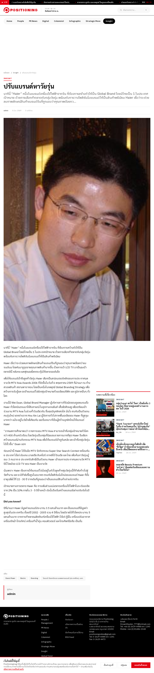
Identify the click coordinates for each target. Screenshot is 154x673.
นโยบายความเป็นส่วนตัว (14, 669)
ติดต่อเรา (69, 619)
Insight (109, 21)
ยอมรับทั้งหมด (140, 665)
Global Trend (46, 656)
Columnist (59, 21)
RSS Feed (69, 637)
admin (6, 111)
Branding (34, 578)
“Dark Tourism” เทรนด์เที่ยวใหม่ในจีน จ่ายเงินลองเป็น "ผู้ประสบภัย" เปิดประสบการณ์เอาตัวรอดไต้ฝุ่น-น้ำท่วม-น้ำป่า (133, 426)
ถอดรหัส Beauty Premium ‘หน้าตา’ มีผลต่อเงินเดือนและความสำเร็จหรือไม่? (133, 467)
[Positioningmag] (20, 10)
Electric (23, 578)
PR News (33, 21)
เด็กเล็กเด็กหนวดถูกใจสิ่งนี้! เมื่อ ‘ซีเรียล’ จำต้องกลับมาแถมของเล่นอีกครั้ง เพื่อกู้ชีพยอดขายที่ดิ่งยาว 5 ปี (132, 447)
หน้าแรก (6, 72)
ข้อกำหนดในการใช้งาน (74, 632)
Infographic (75, 21)
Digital (45, 21)
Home (9, 21)
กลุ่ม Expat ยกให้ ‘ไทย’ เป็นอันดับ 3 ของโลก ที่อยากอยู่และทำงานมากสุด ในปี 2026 (133, 406)
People (20, 21)
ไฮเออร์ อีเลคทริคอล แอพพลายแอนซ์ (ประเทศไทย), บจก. (63, 578)
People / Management (47, 621)
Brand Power (10, 578)
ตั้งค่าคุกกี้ (108, 665)
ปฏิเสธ (124, 665)
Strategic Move (93, 21)
